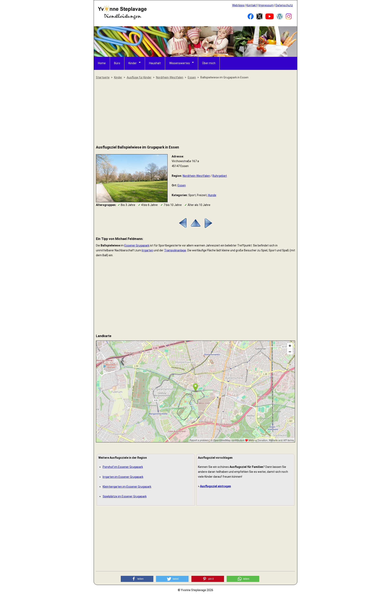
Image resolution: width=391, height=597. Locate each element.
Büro (117, 63)
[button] (137, 579)
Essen (182, 185)
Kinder (133, 63)
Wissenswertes (179, 63)
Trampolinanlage (175, 250)
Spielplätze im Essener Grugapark (125, 496)
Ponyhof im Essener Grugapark (123, 466)
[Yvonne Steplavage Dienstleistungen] (122, 18)
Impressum (266, 5)
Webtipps (238, 5)
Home (102, 63)
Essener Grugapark (136, 245)
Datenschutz (284, 5)
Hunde (212, 195)
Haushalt (155, 63)
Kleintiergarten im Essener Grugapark (127, 486)
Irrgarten (147, 250)
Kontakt (251, 5)
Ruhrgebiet (219, 175)
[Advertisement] (195, 112)
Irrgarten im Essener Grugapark (123, 476)
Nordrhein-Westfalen (196, 175)
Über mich (208, 63)
